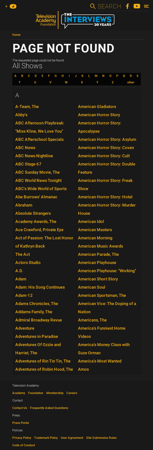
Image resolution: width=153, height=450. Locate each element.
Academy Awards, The (35, 221)
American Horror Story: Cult (104, 156)
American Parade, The (98, 254)
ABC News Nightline (34, 156)
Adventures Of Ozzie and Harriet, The (38, 348)
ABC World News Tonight (38, 180)
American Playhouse (97, 262)
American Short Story (98, 279)
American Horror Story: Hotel (105, 197)
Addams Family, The (33, 312)
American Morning (95, 238)
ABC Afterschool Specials (39, 139)
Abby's (21, 114)
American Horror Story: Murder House (107, 209)
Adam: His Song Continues (40, 287)
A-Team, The (27, 106)
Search (109, 6)
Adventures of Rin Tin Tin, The (43, 361)
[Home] (76, 21)
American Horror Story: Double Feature (106, 168)
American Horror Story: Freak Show (105, 184)
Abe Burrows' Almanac (36, 197)
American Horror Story (99, 114)
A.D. (19, 270)
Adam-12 (24, 295)
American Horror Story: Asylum (107, 139)
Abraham (23, 205)
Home (16, 35)
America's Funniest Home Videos (101, 332)
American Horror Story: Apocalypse (99, 127)
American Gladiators (97, 106)
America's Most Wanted (99, 361)
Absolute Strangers (33, 213)
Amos (83, 369)
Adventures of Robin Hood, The (44, 369)
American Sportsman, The (102, 295)
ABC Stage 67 (28, 164)
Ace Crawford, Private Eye (39, 229)
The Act (22, 254)
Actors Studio (28, 262)
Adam (20, 279)
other (130, 82)
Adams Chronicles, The (36, 303)
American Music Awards (100, 246)
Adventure (24, 328)
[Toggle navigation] (146, 6)
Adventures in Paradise (36, 336)
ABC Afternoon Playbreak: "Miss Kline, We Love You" (39, 127)
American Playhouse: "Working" (107, 270)
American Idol (91, 221)
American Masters (95, 229)
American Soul (91, 287)
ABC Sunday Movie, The (37, 172)
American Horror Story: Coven (106, 147)
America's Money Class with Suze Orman (104, 348)
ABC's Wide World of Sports (41, 188)
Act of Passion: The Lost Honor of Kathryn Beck (44, 242)
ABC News (25, 147)
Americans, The (92, 320)
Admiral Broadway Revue (38, 320)
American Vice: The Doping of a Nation (107, 307)
